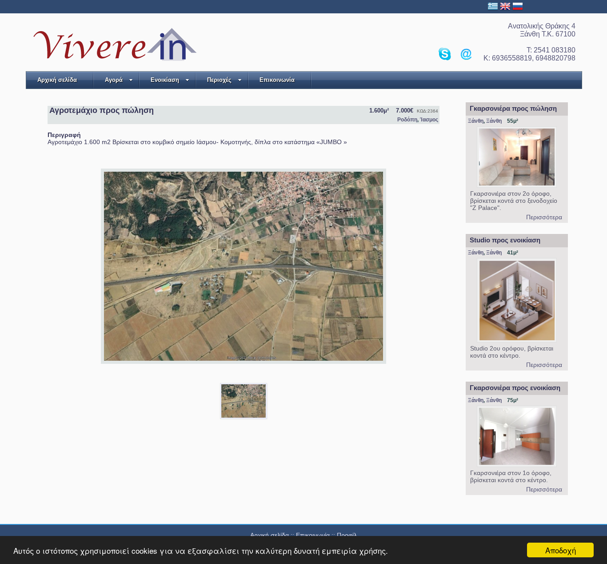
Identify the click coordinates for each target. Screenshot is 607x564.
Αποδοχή (560, 550)
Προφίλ (347, 535)
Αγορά (114, 80)
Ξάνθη (475, 121)
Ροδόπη (407, 120)
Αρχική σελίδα (57, 80)
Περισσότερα (544, 217)
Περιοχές (219, 80)
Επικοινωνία (277, 80)
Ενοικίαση (165, 80)
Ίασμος (429, 120)
